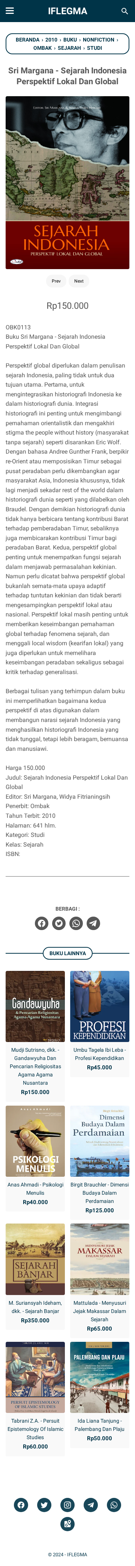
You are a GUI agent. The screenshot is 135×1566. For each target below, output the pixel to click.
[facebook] (41, 923)
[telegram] (93, 923)
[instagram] (67, 1505)
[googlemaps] (67, 1524)
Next (79, 281)
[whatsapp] (76, 923)
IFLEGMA (67, 11)
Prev (56, 281)
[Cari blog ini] (124, 11)
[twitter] (59, 923)
